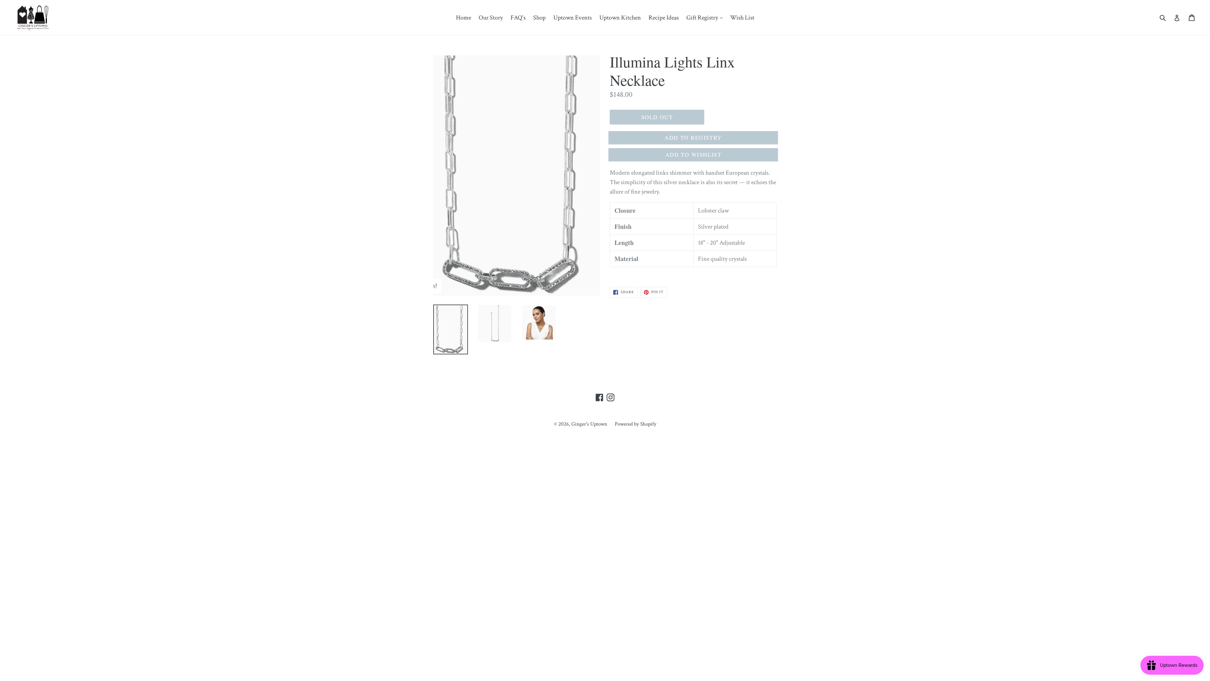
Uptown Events (572, 18)
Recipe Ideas (663, 18)
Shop (539, 18)
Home (463, 18)
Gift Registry (706, 17)
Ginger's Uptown (589, 424)
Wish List (742, 18)
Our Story (491, 18)
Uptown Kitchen (620, 18)
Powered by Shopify (635, 424)
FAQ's (518, 18)
